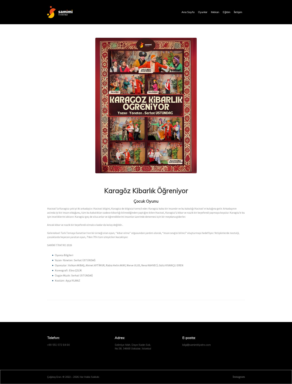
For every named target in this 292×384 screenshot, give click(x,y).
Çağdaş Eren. (54, 376)
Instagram (238, 376)
